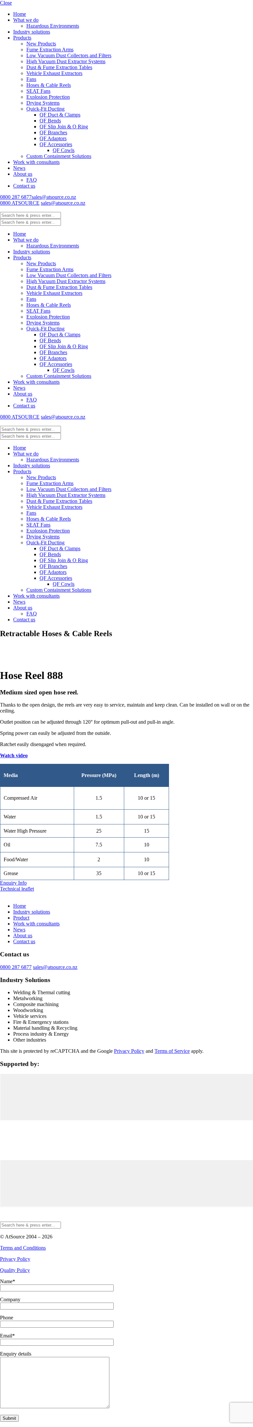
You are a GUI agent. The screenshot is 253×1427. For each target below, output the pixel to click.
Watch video (14, 755)
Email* (7, 1335)
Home (19, 14)
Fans (31, 79)
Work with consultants (36, 162)
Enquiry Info (13, 883)
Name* (7, 1281)
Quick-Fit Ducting (45, 109)
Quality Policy (15, 1270)
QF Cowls (63, 150)
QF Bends (50, 120)
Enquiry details (15, 1354)
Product (21, 918)
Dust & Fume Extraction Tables (59, 67)
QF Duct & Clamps (60, 114)
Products (22, 37)
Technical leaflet (17, 889)
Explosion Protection (48, 97)
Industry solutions (31, 32)
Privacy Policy (129, 1051)
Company (10, 1299)
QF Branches (53, 132)
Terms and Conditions (23, 1248)
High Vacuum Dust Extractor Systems (65, 61)
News (19, 168)
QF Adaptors (53, 138)
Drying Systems (43, 103)
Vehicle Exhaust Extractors (54, 73)
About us (22, 174)
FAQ (31, 180)
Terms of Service (172, 1051)
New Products (41, 43)
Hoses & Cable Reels (48, 85)
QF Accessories (56, 144)
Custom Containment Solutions (58, 156)
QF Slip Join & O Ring (64, 126)
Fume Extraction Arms (49, 49)
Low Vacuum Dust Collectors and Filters (68, 55)
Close (6, 3)
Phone (6, 1317)
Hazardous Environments (52, 26)
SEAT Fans (38, 91)
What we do (26, 20)
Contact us (24, 186)
